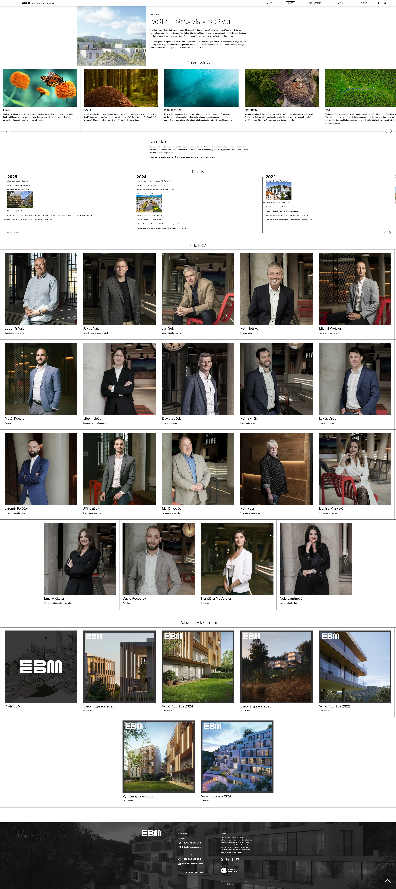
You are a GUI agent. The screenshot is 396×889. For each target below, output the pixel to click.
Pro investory (315, 3)
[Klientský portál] (384, 3)
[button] (6, 131)
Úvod (151, 14)
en (378, 3)
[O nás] (73, 52)
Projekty (268, 3)
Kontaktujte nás (194, 873)
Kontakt (363, 3)
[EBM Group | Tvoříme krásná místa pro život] (26, 3)
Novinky (340, 3)
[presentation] (386, 131)
